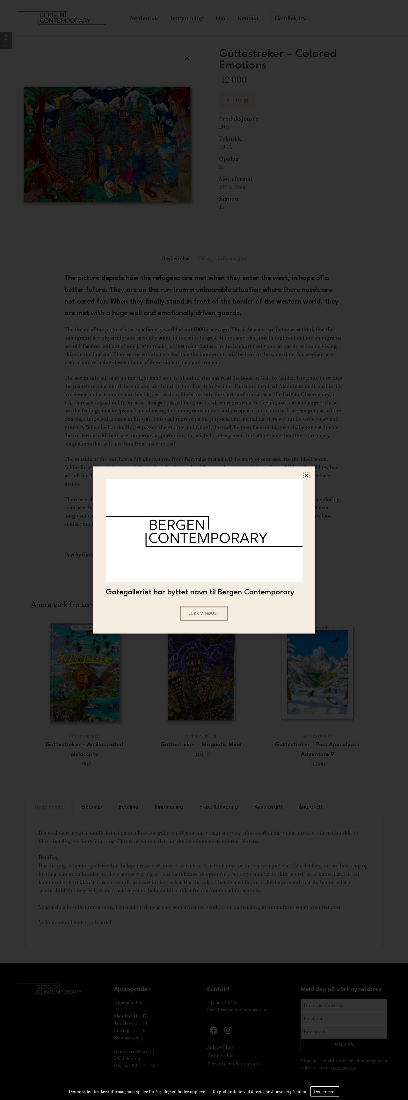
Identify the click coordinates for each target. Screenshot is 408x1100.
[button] (306, 475)
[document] (204, 550)
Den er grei (325, 1091)
